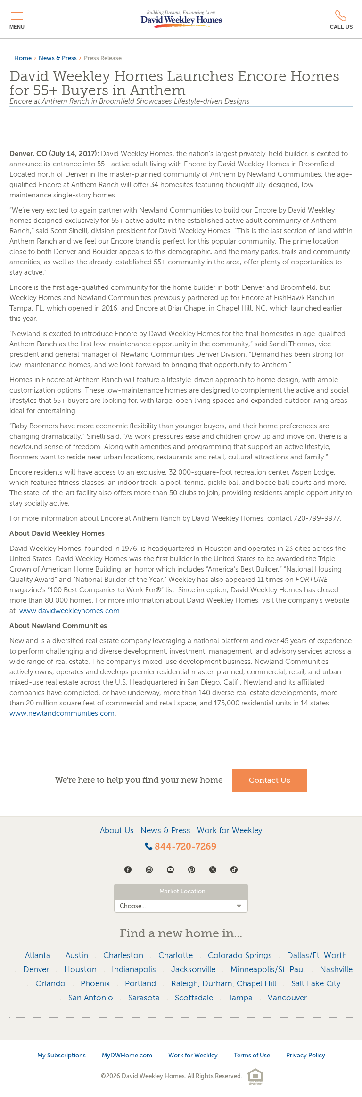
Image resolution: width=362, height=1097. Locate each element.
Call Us (341, 27)
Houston (80, 969)
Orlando (50, 983)
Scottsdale (194, 997)
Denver (36, 969)
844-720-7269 (184, 846)
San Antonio (90, 997)
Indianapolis (134, 969)
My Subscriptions (61, 1055)
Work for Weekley (229, 830)
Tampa (240, 997)
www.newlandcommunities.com (62, 713)
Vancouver (287, 997)
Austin (77, 955)
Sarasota (144, 997)
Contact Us (269, 780)
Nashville (336, 969)
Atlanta (37, 955)
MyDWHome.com (127, 1055)
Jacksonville (193, 969)
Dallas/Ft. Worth (317, 955)
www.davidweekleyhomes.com (69, 610)
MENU (17, 27)
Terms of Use (252, 1055)
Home (23, 58)
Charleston (123, 955)
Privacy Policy (305, 1055)
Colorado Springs (240, 955)
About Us (117, 830)
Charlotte (175, 955)
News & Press (58, 58)
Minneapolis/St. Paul (267, 969)
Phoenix (95, 983)
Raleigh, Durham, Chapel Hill (223, 983)
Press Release (103, 58)
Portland (140, 983)
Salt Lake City (315, 983)
